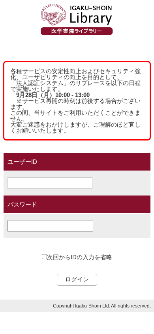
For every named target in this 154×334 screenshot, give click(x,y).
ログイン (77, 279)
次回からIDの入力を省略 (79, 257)
